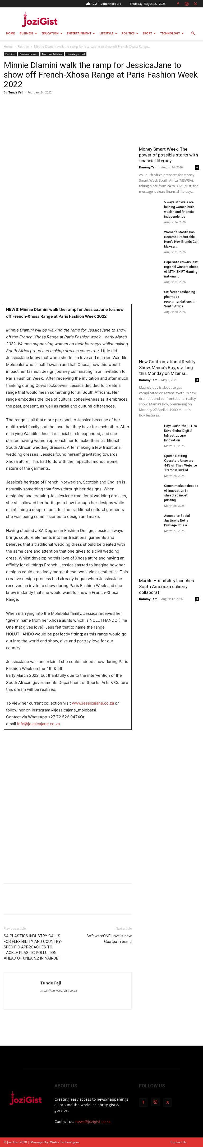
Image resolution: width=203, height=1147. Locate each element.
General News (29, 54)
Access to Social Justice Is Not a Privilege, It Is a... (177, 520)
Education (50, 33)
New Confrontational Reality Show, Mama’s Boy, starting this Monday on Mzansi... (167, 367)
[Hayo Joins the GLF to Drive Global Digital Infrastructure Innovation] (149, 431)
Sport (147, 33)
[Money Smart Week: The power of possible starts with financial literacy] (169, 121)
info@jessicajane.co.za (38, 723)
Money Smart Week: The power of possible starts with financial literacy (168, 154)
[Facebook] (178, 3)
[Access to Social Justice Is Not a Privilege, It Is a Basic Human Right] (149, 520)
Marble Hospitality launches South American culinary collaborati (166, 586)
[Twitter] (195, 3)
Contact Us (178, 1142)
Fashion (23, 46)
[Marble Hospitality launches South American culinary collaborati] (169, 559)
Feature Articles (52, 54)
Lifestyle (106, 33)
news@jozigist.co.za (92, 1121)
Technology (170, 33)
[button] (193, 33)
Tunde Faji (15, 92)
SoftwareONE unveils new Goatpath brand (109, 939)
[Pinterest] (33, 104)
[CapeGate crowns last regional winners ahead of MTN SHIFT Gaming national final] (149, 267)
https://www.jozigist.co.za (58, 990)
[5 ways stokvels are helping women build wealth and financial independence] (149, 207)
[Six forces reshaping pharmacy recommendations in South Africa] (149, 297)
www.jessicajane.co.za (93, 703)
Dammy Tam (148, 167)
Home (10, 33)
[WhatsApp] (45, 104)
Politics (128, 33)
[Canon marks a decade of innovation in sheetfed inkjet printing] (149, 490)
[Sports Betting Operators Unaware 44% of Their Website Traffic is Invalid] (149, 461)
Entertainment (79, 33)
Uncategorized (76, 54)
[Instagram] (187, 3)
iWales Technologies (64, 1142)
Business (26, 33)
